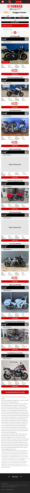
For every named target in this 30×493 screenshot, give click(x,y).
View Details (15, 74)
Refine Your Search (7, 25)
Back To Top (15, 477)
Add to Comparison (7, 42)
